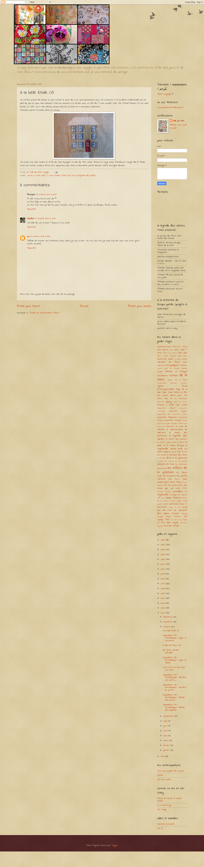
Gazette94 (160, 402)
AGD (159, 349)
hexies (160, 405)
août (165, 721)
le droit (160, 458)
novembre (168, 621)
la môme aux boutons (176, 439)
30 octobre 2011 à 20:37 (46, 194)
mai (165, 730)
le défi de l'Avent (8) (172, 645)
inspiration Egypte (178, 411)
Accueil (84, 306)
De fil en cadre (164, 779)
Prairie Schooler (169, 501)
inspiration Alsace (166, 408)
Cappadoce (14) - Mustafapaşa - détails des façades (174, 707)
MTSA (184, 488)
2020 (163, 569)
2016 (163, 588)
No (28, 236)
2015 (163, 593)
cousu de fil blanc (172, 377)
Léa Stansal (179, 461)
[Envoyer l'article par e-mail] (56, 172)
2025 (163, 544)
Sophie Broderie (173, 516)
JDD (180, 423)
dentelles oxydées (179, 383)
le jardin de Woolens (165, 461)
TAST (167, 519)
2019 (163, 574)
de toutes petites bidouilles (171, 651)
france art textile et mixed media (169, 800)
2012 (163, 608)
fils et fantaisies (178, 398)
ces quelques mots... (176, 365)
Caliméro (160, 365)
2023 (163, 554)
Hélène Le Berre (180, 402)
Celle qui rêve (178, 120)
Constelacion (162, 375)
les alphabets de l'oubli (172, 463)
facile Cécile (167, 392)
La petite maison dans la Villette (171, 442)
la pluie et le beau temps (172, 443)
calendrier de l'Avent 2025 (172, 362)
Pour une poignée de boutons (170, 771)
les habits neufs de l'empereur (172, 474)
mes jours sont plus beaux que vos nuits (172, 487)
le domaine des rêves (177, 454)
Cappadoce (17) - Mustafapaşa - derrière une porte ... (174, 677)
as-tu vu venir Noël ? (37, 175)
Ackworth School (180, 346)
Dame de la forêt (177, 379)
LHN (170, 479)
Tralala (184, 520)
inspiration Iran (163, 414)
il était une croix (68, 175)
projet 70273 (182, 500)
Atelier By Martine (170, 353)
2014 (163, 598)
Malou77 (177, 479)
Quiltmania (173, 504)
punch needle (162, 504)
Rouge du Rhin (175, 507)
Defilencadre (162, 383)
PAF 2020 (160, 498)
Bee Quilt (182, 352)
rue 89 (159, 828)
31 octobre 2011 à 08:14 (40, 236)
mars (166, 740)
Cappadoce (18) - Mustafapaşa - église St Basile (175, 660)
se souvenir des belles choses (172, 511)
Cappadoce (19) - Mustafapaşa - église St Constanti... (175, 638)
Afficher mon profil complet (178, 126)
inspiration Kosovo (179, 414)
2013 (163, 603)
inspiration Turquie (172, 420)
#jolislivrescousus (164, 346)
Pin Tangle (162, 809)
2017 (163, 583)
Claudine (30, 218)
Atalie (159, 352)
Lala (172, 451)
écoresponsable (165, 389)
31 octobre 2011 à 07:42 (45, 218)
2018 (163, 578)
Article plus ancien (139, 306)
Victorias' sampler (172, 525)
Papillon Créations (173, 497)
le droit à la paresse (175, 458)
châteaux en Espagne (176, 371)
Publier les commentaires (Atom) (44, 312)
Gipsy (169, 402)
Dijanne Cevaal (172, 386)
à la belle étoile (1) (171, 630)
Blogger (114, 845)
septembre (168, 716)
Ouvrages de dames (178, 494)
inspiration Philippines (167, 417)
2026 (163, 540)
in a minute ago (164, 805)
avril (165, 735)
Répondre (31, 209)
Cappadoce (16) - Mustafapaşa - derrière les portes (174, 687)
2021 (163, 564)
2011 (163, 613)
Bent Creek (162, 356)
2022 (163, 559)
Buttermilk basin (165, 359)
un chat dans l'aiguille (167, 522)
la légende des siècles (86, 175)
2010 (163, 756)
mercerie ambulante (166, 824)
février (166, 745)
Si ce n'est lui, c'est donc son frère (174, 669)
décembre (168, 617)
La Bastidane (169, 426)
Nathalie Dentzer (164, 492)
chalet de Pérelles (171, 368)
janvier (166, 750)
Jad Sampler (172, 423)
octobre (167, 626)
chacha (160, 775)
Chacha (159, 368)
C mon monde (53, 175)
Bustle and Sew (178, 356)
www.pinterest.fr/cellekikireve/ (170, 107)
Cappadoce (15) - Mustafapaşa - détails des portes (174, 697)
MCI (165, 485)
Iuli (165, 423)
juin (165, 725)
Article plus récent (28, 306)
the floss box (176, 520)
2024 (163, 549)
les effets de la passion (172, 470)
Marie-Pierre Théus (172, 482)
